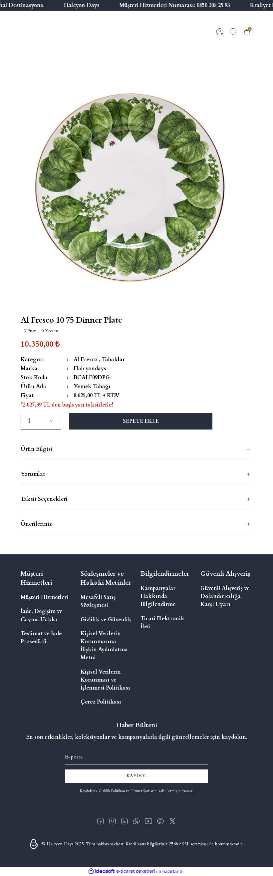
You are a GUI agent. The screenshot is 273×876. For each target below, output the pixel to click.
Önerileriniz (36, 524)
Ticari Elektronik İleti (162, 622)
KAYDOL (137, 776)
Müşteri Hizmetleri (44, 597)
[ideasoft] (101, 871)
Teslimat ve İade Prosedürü (41, 637)
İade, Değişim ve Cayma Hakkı (42, 615)
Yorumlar (33, 474)
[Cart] (247, 31)
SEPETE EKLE (141, 421)
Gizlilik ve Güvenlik (106, 619)
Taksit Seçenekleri (44, 499)
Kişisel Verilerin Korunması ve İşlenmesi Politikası (105, 680)
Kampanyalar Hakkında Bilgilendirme (158, 596)
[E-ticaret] (135, 871)
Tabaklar (113, 359)
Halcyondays (90, 368)
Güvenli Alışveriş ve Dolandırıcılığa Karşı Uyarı (225, 596)
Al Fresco (86, 359)
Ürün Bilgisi (36, 449)
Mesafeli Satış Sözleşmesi (98, 601)
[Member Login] (219, 31)
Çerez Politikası (101, 702)
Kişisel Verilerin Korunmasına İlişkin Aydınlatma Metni (104, 646)
